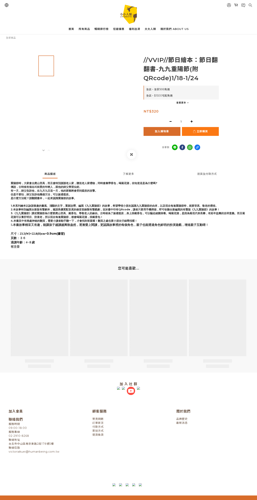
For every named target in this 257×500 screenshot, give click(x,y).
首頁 (71, 29)
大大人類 (150, 29)
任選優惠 (118, 29)
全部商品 (11, 37)
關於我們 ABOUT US (174, 29)
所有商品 (84, 29)
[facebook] (182, 147)
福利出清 (134, 29)
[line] (175, 147)
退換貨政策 (91, 468)
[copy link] (197, 147)
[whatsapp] (190, 147)
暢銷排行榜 (101, 29)
